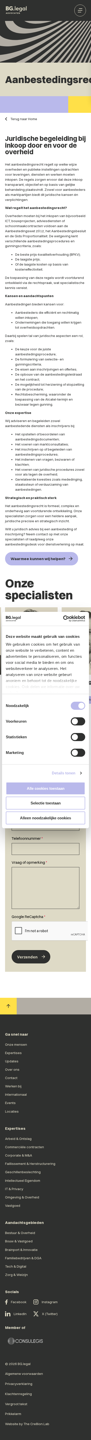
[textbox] (45, 845)
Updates (11, 1061)
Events (10, 1103)
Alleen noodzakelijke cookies (45, 818)
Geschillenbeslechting (23, 1172)
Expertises (13, 1053)
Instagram (50, 1302)
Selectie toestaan (46, 803)
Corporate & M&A (18, 1155)
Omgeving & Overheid (22, 1197)
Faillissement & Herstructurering (30, 1164)
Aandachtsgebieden (24, 1222)
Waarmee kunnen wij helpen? (38, 558)
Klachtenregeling (18, 1394)
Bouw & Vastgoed (19, 1241)
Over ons (12, 1069)
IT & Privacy (14, 1189)
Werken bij (13, 1086)
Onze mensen (16, 1044)
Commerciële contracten (24, 1147)
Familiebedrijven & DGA (23, 1258)
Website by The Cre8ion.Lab (27, 1424)
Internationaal (16, 1094)
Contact (11, 1078)
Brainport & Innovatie (21, 1250)
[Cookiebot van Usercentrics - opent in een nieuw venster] (64, 618)
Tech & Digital (15, 1266)
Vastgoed (12, 1205)
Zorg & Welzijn (16, 1275)
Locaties (12, 1111)
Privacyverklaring (18, 1384)
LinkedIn (20, 1314)
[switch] (78, 721)
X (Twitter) (50, 1314)
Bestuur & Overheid (20, 1233)
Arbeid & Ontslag (18, 1139)
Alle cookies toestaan (45, 788)
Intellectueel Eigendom (22, 1181)
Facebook (19, 1302)
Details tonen (63, 773)
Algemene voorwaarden (24, 1374)
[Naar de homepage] (16, 10)
